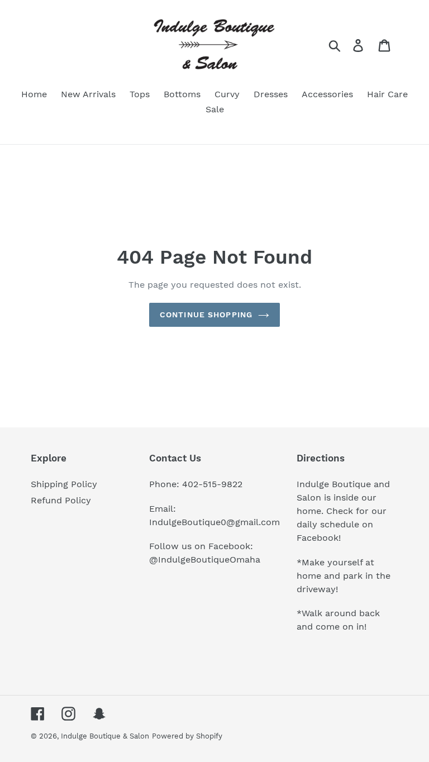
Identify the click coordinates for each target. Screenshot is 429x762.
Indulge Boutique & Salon (105, 736)
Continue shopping (206, 314)
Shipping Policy (64, 484)
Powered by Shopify (187, 736)
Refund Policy (61, 500)
